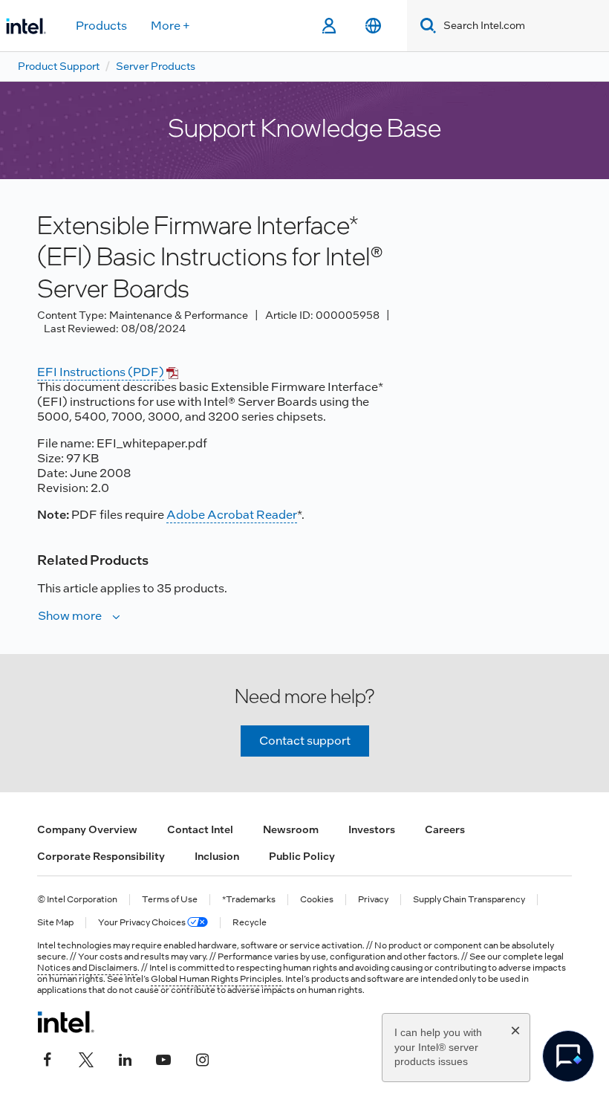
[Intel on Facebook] (47, 1057)
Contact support (305, 740)
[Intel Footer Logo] (65, 1022)
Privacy (373, 899)
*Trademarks (249, 899)
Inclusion (217, 856)
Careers (445, 829)
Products (101, 25)
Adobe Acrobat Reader (231, 514)
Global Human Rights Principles (216, 979)
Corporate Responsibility (101, 856)
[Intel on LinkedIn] (124, 1057)
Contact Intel (200, 829)
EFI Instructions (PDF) (100, 372)
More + (170, 25)
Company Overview (87, 829)
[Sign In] (329, 26)
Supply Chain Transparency (469, 899)
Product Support (59, 66)
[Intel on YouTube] (163, 1057)
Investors (371, 829)
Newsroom (291, 829)
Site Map (55, 922)
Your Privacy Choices (142, 922)
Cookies (316, 899)
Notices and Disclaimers (87, 968)
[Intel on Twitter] (86, 1057)
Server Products (155, 66)
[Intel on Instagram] (202, 1057)
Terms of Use (170, 899)
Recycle (249, 922)
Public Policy (302, 856)
